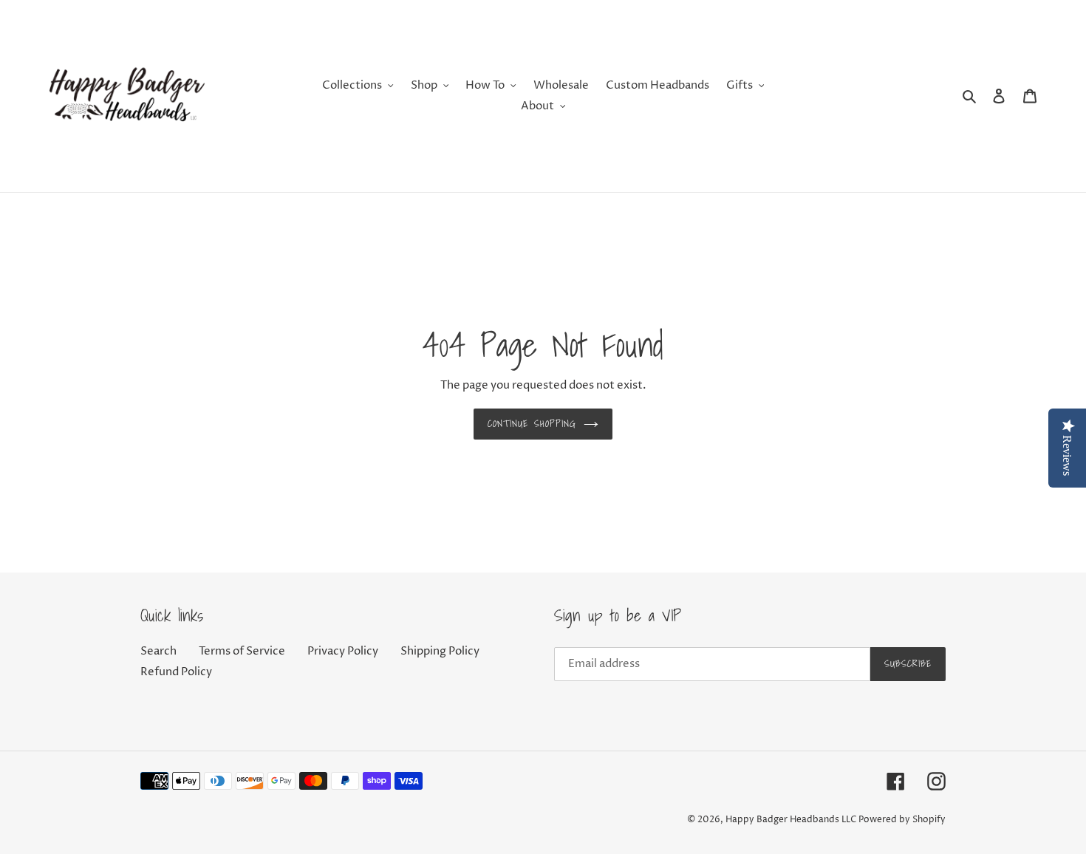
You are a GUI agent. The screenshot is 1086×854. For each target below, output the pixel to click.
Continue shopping (532, 423)
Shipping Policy (439, 651)
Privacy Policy (342, 651)
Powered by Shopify (902, 819)
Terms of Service (242, 651)
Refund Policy (176, 672)
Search (158, 651)
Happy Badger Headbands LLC (790, 819)
